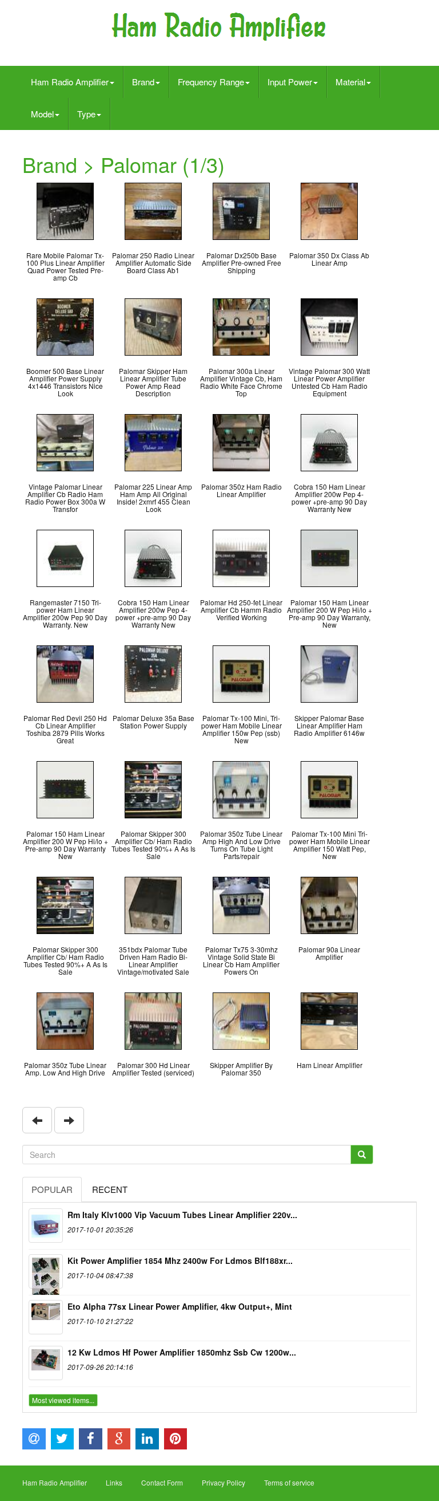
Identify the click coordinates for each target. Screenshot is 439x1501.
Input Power (290, 82)
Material (350, 82)
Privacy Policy (223, 1482)
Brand (143, 82)
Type (86, 114)
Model (42, 114)
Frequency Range (211, 82)
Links (114, 1482)
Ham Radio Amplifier (70, 82)
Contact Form (162, 1482)
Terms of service (289, 1482)
